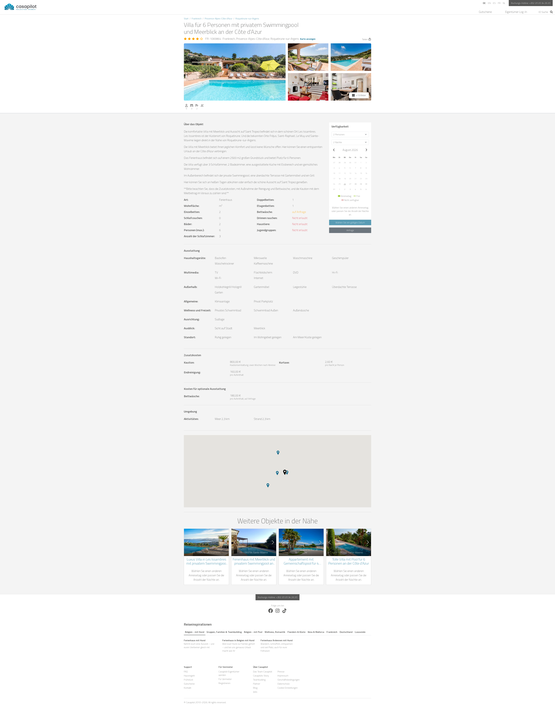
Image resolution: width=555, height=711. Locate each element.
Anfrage (350, 230)
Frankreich (196, 18)
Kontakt (187, 687)
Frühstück (188, 679)
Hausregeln (189, 675)
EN (489, 3)
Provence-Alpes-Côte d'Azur (218, 18)
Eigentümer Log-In (516, 12)
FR (499, 3)
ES (494, 3)
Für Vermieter (225, 679)
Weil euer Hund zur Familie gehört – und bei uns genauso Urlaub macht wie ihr (238, 645)
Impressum (283, 675)
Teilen (365, 39)
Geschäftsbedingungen (289, 679)
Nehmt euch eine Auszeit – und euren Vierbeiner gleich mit (199, 644)
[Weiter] (366, 149)
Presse (281, 671)
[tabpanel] (277, 645)
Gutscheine (485, 12)
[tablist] (277, 631)
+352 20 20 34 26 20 (539, 3)
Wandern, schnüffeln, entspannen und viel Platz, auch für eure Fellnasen (277, 645)
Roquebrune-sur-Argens (247, 18)
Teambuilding (259, 679)
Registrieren (224, 683)
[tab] (194, 631)
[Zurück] (334, 149)
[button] (334, 162)
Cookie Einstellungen (288, 687)
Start (186, 18)
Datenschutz (284, 683)
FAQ (186, 671)
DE (484, 3)
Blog (255, 687)
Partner (256, 683)
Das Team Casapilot (262, 671)
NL (504, 3)
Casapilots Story (261, 675)
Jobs (255, 692)
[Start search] (551, 12)
